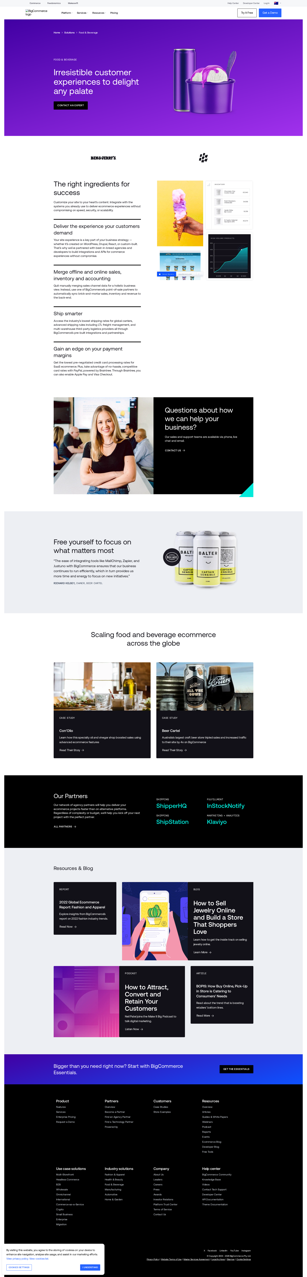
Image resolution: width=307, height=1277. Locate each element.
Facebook (212, 1250)
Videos (206, 1184)
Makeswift (73, 3)
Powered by (111, 1126)
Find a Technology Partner (119, 1121)
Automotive (111, 1194)
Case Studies (161, 1106)
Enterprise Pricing (66, 1116)
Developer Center (251, 3)
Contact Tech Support (214, 1189)
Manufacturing (113, 1189)
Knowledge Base (211, 1179)
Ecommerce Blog (211, 1141)
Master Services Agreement (197, 1259)
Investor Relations (163, 1199)
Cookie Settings (243, 1259)
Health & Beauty (114, 1179)
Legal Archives (218, 1259)
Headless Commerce (67, 1179)
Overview (110, 1106)
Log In (267, 3)
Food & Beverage (114, 1184)
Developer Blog (210, 1146)
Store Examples (162, 1111)
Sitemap (231, 1259)
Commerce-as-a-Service (70, 1204)
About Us (159, 1174)
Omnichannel (63, 1194)
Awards (158, 1194)
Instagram (246, 1250)
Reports (206, 1131)
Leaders (158, 1179)
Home (57, 32)
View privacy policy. (17, 1258)
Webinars (207, 1121)
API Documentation (212, 1199)
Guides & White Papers (215, 1116)
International (63, 1199)
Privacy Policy (153, 1259)
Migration (61, 1224)
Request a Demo (65, 1121)
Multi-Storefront (65, 1174)
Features (61, 1106)
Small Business (64, 1214)
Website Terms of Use (171, 1259)
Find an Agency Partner (118, 1116)
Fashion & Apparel (115, 1174)
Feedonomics (53, 3)
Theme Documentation (215, 1204)
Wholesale (62, 1189)
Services (61, 1111)
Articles (206, 1111)
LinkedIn (223, 1250)
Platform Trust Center (165, 1204)
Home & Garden (114, 1199)
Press (157, 1189)
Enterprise (61, 1219)
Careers (158, 1184)
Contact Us (160, 1214)
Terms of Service (163, 1209)
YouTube (234, 1250)
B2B (58, 1184)
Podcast (206, 1126)
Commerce (35, 3)
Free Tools (207, 1151)
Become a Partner (115, 1111)
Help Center (233, 3)
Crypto (60, 1209)
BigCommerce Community (216, 1174)
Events (206, 1136)
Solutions (69, 32)
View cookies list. (39, 1258)
